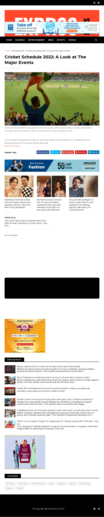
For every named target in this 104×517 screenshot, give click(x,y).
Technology (85, 483)
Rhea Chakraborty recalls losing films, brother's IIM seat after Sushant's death (53, 377)
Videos (9, 488)
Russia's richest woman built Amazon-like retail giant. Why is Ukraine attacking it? (55, 399)
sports (61, 40)
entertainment (36, 40)
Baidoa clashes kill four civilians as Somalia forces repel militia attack (48, 366)
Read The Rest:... (13, 146)
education (23, 483)
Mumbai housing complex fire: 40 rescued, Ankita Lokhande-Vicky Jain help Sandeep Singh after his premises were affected (49, 205)
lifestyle (61, 483)
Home (9, 40)
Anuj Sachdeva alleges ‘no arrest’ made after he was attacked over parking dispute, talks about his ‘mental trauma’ (81, 205)
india (50, 40)
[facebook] (98, 3)
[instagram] (94, 3)
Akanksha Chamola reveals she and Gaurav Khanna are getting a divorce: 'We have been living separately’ (18, 204)
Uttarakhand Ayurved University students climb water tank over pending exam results (57, 410)
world (72, 40)
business (20, 40)
